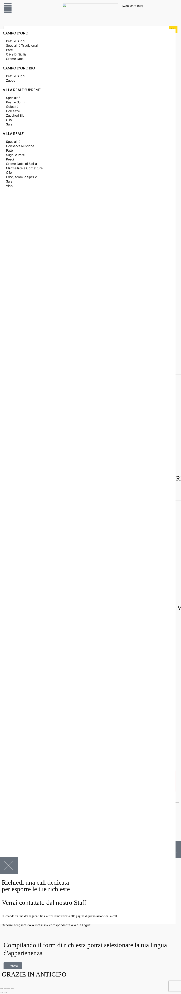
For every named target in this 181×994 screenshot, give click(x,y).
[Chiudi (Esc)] (1, 988)
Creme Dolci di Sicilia (21, 164)
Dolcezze (13, 111)
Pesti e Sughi (15, 41)
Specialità (13, 98)
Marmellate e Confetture (24, 168)
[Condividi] (5, 988)
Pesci (10, 159)
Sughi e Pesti (15, 155)
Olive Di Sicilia (16, 54)
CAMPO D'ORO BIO (19, 68)
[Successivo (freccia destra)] (5, 992)
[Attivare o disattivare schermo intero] (8, 988)
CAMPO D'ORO (15, 33)
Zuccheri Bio (15, 115)
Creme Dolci (15, 59)
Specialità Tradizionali (22, 45)
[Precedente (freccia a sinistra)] (1, 992)
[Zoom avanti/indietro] (12, 988)
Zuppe (10, 80)
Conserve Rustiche (20, 146)
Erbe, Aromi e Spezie (21, 177)
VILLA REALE (13, 133)
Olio (9, 120)
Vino (9, 186)
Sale (9, 124)
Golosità (12, 107)
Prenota (13, 965)
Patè (9, 50)
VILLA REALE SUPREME (22, 90)
